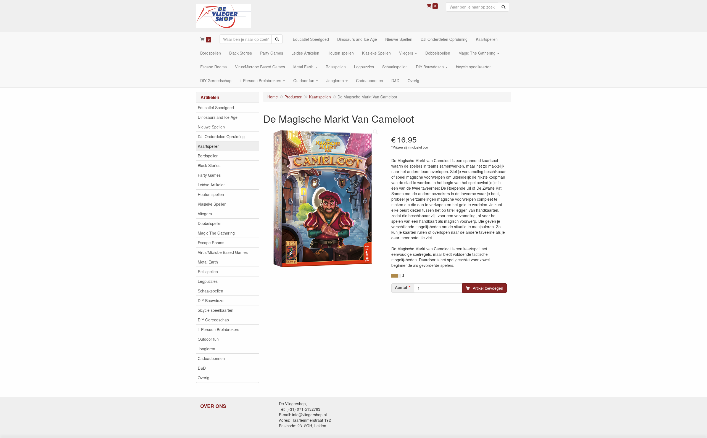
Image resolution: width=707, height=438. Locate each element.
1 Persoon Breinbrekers (218, 329)
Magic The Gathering (216, 233)
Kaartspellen (209, 146)
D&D (202, 368)
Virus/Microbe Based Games (223, 252)
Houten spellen (211, 194)
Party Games (209, 175)
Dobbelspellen (210, 223)
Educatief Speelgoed (216, 107)
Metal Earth (208, 262)
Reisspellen (208, 271)
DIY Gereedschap (213, 320)
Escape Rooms (211, 242)
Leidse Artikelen (212, 184)
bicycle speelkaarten (215, 310)
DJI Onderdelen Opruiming (221, 136)
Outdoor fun (208, 339)
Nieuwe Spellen (211, 127)
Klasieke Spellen (212, 204)
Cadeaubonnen (211, 358)
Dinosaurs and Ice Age (218, 117)
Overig (203, 377)
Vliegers (205, 213)
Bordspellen (208, 155)
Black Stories (209, 165)
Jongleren (206, 348)
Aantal (401, 287)
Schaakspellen (210, 291)
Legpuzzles (208, 281)
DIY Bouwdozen (212, 300)
